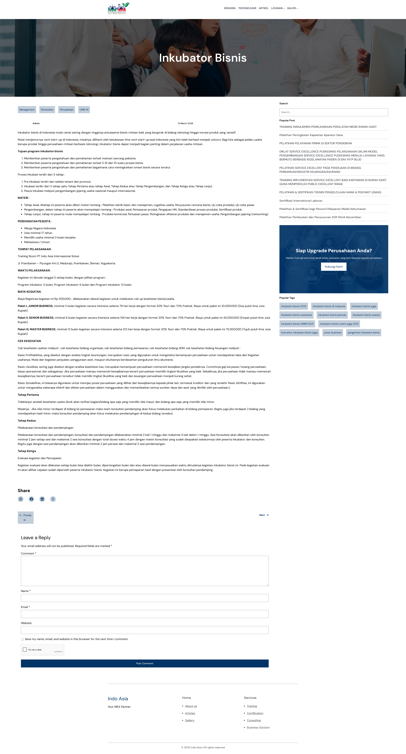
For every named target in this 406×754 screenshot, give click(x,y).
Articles (190, 713)
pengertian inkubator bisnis (364, 332)
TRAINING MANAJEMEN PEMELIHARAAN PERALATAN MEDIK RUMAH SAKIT (328, 127)
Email (25, 607)
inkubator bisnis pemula (332, 315)
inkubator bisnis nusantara (296, 315)
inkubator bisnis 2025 (293, 306)
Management (27, 109)
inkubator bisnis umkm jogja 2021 (339, 323)
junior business (332, 332)
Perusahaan (66, 109)
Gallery (189, 720)
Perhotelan (47, 109)
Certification (255, 713)
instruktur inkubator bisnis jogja (299, 332)
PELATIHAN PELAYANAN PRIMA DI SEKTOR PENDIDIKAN (315, 143)
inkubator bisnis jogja (364, 306)
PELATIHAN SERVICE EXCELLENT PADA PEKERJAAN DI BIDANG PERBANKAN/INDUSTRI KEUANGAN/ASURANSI (320, 170)
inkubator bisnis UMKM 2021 (297, 323)
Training (252, 706)
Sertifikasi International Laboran (300, 201)
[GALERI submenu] (297, 8)
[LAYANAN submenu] (284, 8)
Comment (28, 553)
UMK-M (84, 109)
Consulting (254, 720)
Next (262, 515)
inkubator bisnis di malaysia (329, 306)
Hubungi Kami (334, 267)
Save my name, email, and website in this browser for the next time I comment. (76, 639)
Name (26, 591)
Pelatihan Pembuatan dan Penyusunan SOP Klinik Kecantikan (320, 217)
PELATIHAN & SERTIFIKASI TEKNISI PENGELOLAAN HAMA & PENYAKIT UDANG (330, 192)
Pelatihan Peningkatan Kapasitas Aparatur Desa (311, 135)
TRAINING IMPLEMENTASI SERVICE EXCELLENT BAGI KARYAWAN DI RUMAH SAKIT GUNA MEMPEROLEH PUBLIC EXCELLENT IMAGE (332, 182)
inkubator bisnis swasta (366, 315)
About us (191, 706)
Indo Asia (118, 699)
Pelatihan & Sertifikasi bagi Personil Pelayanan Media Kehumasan (322, 209)
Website (26, 623)
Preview (27, 517)
